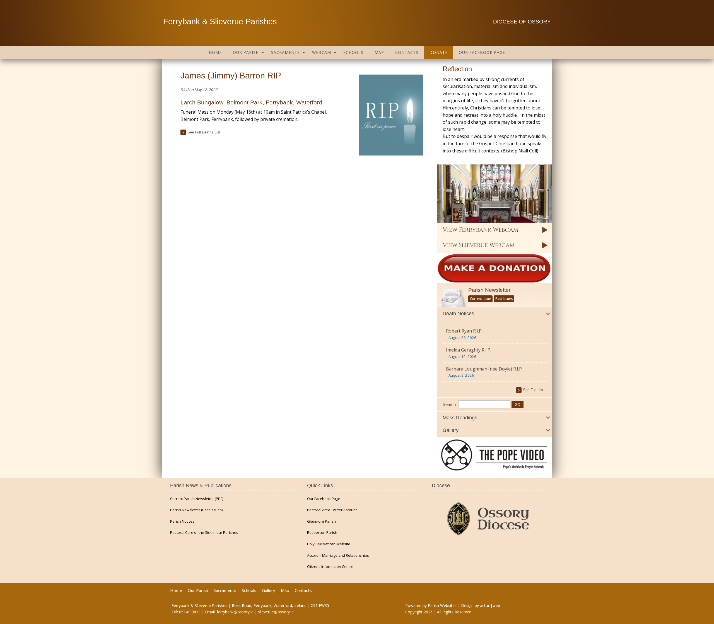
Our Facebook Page (482, 52)
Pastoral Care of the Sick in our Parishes (204, 532)
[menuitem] (215, 52)
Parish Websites (442, 605)
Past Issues (504, 298)
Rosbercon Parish (322, 532)
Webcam (321, 52)
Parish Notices (182, 521)
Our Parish (246, 52)
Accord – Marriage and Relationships (338, 555)
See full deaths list (203, 132)
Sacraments (285, 52)
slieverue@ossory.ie (276, 612)
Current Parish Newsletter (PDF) (196, 499)
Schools (353, 52)
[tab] (494, 313)
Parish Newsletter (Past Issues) (196, 510)
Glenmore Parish (321, 521)
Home (215, 52)
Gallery (268, 590)
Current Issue (480, 298)
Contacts (406, 52)
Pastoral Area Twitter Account (332, 510)
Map (379, 52)
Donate (439, 52)
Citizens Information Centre (330, 566)
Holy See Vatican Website (328, 544)
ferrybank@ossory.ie (235, 612)
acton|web (490, 605)
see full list (533, 390)
